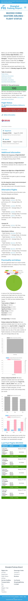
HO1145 (13, 225)
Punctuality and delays (7, 79)
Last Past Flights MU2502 (8, 81)
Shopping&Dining (19, 582)
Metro (3, 590)
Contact (21, 596)
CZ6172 (13, 215)
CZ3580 (13, 206)
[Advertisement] (14, 36)
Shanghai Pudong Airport (14, 7)
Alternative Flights (6, 78)
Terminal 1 (16, 572)
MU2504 (13, 233)
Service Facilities (6, 580)
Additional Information (7, 76)
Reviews (16, 576)
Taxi (2, 586)
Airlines (3, 578)
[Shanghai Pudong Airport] (3, 7)
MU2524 (13, 248)
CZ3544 (13, 200)
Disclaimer (17, 596)
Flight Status (4, 74)
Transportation (5, 582)
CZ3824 (13, 211)
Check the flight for (14, 110)
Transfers (3, 592)
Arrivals (3, 572)
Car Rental (17, 580)
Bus (2, 584)
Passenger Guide (19, 570)
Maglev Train (4, 588)
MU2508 (13, 237)
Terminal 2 (17, 574)
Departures (4, 574)
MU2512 (13, 243)
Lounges (16, 584)
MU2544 (13, 252)
